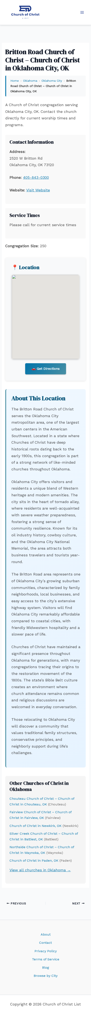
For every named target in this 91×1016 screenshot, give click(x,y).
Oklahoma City (51, 80)
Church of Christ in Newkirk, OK (36, 826)
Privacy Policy (45, 951)
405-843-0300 (36, 177)
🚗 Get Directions (46, 369)
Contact (45, 943)
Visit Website (38, 190)
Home (14, 80)
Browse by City (46, 976)
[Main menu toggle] (82, 12)
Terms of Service (45, 959)
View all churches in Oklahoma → (40, 870)
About (46, 934)
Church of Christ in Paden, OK (34, 860)
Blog (45, 967)
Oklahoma (30, 80)
